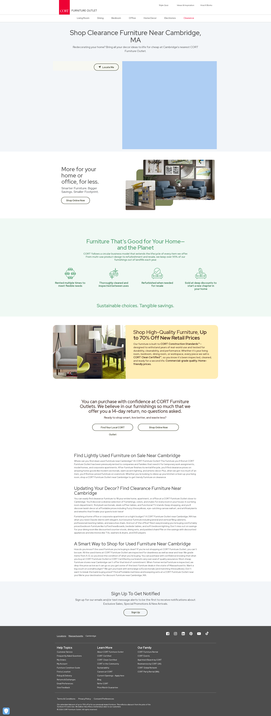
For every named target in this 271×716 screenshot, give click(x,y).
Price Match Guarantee (107, 687)
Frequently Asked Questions (69, 656)
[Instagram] (175, 636)
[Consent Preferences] (6, 711)
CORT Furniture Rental (148, 652)
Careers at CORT (105, 672)
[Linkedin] (183, 636)
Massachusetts (76, 636)
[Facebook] (167, 636)
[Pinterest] (191, 636)
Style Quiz (163, 5)
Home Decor (150, 18)
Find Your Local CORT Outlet (113, 428)
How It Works (206, 5)
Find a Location (64, 672)
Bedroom (116, 18)
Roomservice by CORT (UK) (149, 664)
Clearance (189, 18)
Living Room (83, 18)
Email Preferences (65, 683)
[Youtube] (199, 636)
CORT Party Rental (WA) (148, 672)
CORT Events (144, 656)
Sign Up (135, 612)
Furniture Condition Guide (68, 668)
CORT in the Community (108, 664)
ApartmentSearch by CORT (150, 660)
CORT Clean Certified (107, 660)
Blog (99, 679)
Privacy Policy (84, 698)
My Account (62, 664)
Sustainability (103, 668)
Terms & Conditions (66, 698)
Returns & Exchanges (66, 679)
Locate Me (108, 67)
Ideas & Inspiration (185, 5)
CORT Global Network (147, 668)
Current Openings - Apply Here (110, 675)
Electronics (170, 18)
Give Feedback (63, 687)
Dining (100, 18)
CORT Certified (104, 656)
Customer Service (65, 652)
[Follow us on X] (207, 636)
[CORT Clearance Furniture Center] (78, 7)
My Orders (61, 660)
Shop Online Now (75, 200)
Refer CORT (102, 683)
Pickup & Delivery (64, 675)
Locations (61, 636)
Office (132, 18)
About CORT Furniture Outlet (110, 652)
